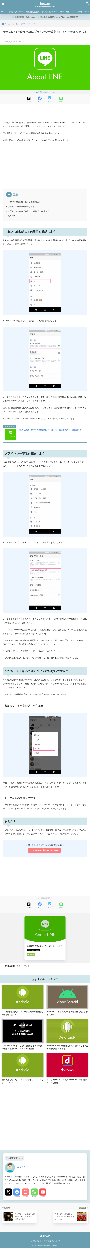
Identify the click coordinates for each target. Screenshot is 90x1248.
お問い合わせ (36, 1241)
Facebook (17, 1196)
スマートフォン (23, 966)
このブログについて (16, 12)
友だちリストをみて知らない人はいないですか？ (28, 211)
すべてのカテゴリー (49, 12)
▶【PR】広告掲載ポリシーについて (45, 92)
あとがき (11, 216)
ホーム (3, 12)
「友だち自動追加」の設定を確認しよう (25, 202)
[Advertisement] (45, 113)
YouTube (42, 1196)
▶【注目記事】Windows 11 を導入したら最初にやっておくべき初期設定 (45, 17)
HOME (46, 1236)
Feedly (34, 1196)
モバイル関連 (77, 12)
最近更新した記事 (32, 12)
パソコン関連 (64, 12)
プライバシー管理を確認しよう (21, 206)
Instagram (25, 1196)
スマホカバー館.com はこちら (44, 850)
